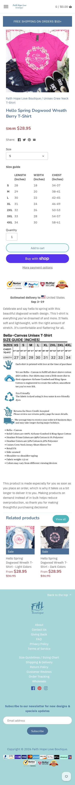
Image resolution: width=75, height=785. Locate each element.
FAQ (39, 639)
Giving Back (39, 634)
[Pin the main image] (29, 139)
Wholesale (39, 681)
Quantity (11, 230)
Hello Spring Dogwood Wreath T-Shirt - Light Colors (19, 562)
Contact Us (39, 629)
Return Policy (39, 667)
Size (8, 149)
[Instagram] (46, 688)
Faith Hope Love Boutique (23, 98)
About (39, 625)
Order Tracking (39, 676)
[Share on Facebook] (19, 139)
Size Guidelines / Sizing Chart (39, 657)
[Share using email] (34, 139)
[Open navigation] (6, 7)
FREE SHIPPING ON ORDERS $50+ (38, 21)
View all (61, 519)
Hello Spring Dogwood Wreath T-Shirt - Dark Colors (54, 562)
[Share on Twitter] (24, 139)
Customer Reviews (39, 672)
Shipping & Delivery (39, 662)
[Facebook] (33, 688)
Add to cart (37, 248)
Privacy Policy (39, 644)
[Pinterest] (39, 688)
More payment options (37, 267)
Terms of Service (39, 649)
